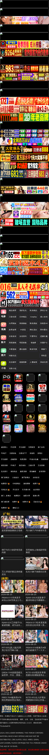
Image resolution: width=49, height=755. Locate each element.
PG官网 (13, 447)
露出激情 (23, 349)
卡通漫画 (12, 349)
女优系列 (23, 336)
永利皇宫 (36, 477)
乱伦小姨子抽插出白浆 (36, 571)
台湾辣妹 (12, 323)
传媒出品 (12, 355)
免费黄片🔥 (5, 508)
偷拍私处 (14, 471)
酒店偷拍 (22, 465)
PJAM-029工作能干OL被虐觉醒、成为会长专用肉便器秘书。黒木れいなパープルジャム (12, 626)
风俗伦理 (44, 362)
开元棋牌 (22, 447)
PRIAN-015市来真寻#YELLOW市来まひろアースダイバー (12, 600)
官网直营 (31, 447)
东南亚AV (44, 323)
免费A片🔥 (26, 502)
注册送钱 (13, 453)
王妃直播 (41, 465)
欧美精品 (33, 310)
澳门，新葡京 (6, 495)
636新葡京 (17, 483)
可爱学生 (33, 336)
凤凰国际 (23, 459)
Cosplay (33, 316)
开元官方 (16, 489)
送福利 (32, 453)
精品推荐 (12, 310)
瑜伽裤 (33, 342)
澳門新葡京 (26, 477)
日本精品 (23, 316)
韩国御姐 (23, 323)
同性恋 (44, 355)
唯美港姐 (33, 323)
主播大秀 (31, 465)
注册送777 (23, 453)
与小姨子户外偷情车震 (36, 530)
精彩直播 (4, 465)
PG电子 (4, 453)
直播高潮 (44, 459)
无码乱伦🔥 (5, 489)
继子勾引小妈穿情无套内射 (12, 551)
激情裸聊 (26, 483)
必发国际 (42, 471)
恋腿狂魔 (44, 336)
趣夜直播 (23, 471)
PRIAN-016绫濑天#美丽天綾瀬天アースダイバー (36, 650)
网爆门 (44, 349)
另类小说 (12, 368)
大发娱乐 (15, 477)
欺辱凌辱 (12, 329)
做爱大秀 (26, 495)
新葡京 (40, 453)
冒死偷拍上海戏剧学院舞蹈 (36, 551)
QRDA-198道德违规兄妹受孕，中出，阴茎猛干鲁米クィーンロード (12, 675)
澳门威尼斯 (5, 502)
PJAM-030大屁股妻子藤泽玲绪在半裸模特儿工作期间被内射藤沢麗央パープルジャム (36, 601)
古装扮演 (12, 336)
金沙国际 (36, 489)
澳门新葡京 (5, 477)
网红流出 (33, 329)
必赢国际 (14, 459)
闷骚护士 (44, 342)
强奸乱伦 (23, 310)
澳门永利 (41, 447)
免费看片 (17, 495)
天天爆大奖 (26, 489)
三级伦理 (12, 316)
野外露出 (44, 329)
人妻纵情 (33, 362)
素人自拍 (44, 316)
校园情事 (23, 362)
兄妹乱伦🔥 (37, 502)
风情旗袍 (12, 342)
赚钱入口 (16, 508)
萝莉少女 (44, 310)
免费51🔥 (36, 483)
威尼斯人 (4, 447)
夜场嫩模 (33, 471)
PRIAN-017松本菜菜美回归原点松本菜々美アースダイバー (36, 625)
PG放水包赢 (34, 459)
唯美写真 (33, 349)
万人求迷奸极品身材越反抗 (12, 572)
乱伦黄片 (4, 471)
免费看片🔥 (5, 483)
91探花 (23, 329)
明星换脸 (23, 342)
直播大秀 (36, 495)
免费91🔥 (16, 502)
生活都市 (12, 362)
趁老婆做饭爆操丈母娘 (12, 530)
